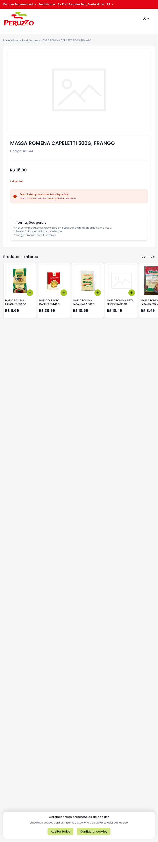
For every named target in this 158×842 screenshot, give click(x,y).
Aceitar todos (60, 831)
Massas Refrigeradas (25, 40)
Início (6, 40)
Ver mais (148, 256)
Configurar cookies (93, 831)
